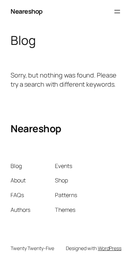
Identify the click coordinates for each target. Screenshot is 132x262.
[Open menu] (117, 11)
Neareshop (27, 11)
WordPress (109, 248)
